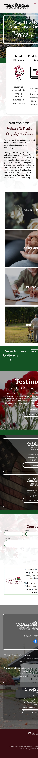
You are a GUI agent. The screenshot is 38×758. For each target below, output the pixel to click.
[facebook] (35, 641)
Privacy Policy (25, 749)
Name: (6, 531)
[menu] (35, 3)
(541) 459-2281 (24, 676)
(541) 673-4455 (24, 661)
